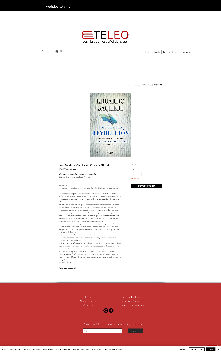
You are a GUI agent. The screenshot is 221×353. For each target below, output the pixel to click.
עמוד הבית (158, 85)
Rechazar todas (197, 349)
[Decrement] (139, 174)
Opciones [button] (183, 349)
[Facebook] (111, 310)
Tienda (88, 297)
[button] (61, 51)
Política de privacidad (115, 349)
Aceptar (211, 349)
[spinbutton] (136, 174)
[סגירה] (218, 349)
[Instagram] (105, 310)
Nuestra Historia (88, 301)
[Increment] (132, 174)
